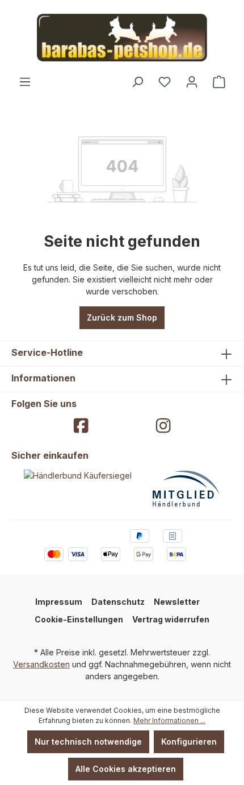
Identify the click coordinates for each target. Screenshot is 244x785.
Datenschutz (118, 602)
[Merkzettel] (164, 81)
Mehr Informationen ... (169, 720)
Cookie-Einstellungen (79, 619)
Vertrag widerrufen (170, 619)
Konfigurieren (189, 741)
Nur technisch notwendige (88, 741)
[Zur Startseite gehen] (122, 37)
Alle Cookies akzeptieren (125, 769)
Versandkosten (41, 664)
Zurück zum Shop (122, 317)
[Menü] (25, 81)
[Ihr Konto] (191, 81)
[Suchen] (137, 81)
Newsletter (177, 602)
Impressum (58, 602)
